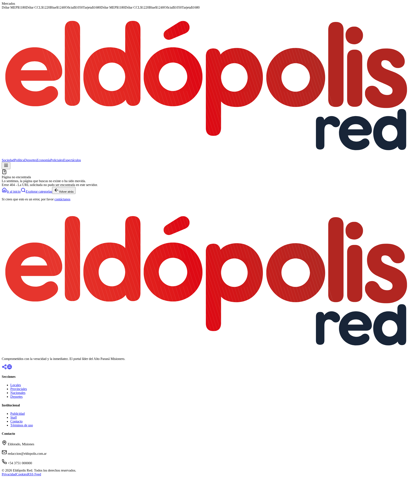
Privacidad (9, 474)
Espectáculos (72, 160)
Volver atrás (66, 191)
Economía (43, 160)
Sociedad (8, 160)
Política (19, 160)
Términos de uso (21, 425)
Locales (15, 385)
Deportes (30, 160)
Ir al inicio (14, 191)
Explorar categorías (39, 191)
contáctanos (62, 199)
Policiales (56, 160)
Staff (13, 417)
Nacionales (17, 393)
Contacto (16, 421)
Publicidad (17, 413)
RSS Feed (34, 474)
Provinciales (18, 389)
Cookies (21, 474)
